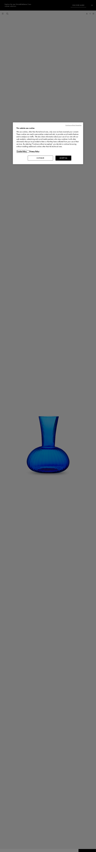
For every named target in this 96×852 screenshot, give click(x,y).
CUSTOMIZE (40, 158)
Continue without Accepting (73, 125)
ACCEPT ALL (63, 158)
